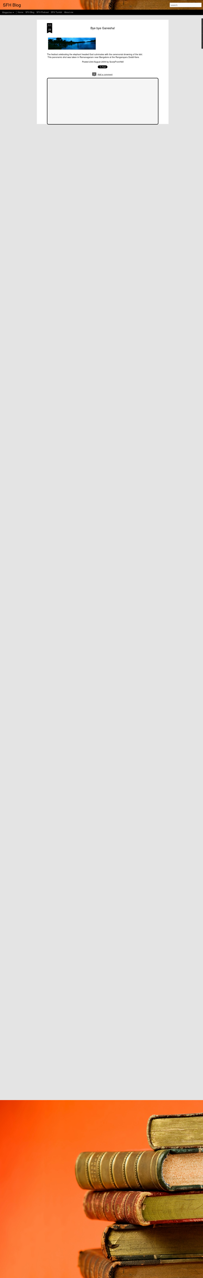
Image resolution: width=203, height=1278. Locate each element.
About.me (68, 12)
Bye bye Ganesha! (103, 28)
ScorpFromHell (116, 61)
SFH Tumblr (56, 12)
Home (20, 12)
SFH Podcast (42, 12)
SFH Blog (29, 12)
